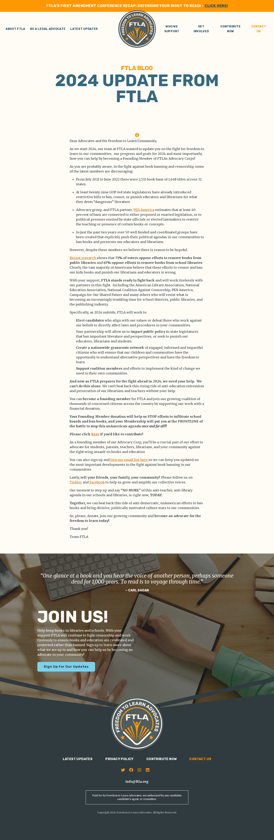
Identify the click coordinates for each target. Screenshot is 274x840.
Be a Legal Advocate (47, 29)
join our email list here (129, 460)
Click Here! (216, 6)
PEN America (143, 210)
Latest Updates (84, 29)
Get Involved (201, 29)
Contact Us (258, 29)
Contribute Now (230, 29)
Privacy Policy (119, 759)
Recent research (83, 258)
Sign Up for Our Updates (66, 667)
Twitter (76, 482)
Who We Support (171, 29)
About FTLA (15, 29)
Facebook (97, 482)
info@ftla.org (136, 781)
